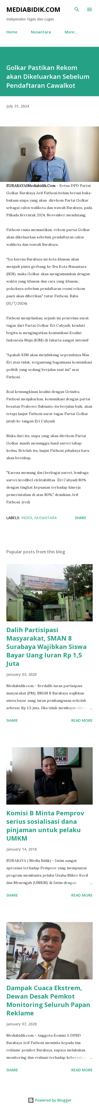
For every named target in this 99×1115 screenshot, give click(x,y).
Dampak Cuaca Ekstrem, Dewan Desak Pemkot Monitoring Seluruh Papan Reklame (48, 1000)
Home (11, 31)
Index (26, 517)
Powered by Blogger (53, 1100)
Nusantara (41, 31)
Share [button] (80, 517)
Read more (82, 720)
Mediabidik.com (33, 9)
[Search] (77, 9)
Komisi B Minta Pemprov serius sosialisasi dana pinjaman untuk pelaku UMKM (45, 825)
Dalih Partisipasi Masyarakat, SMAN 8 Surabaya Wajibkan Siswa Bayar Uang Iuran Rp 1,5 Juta (46, 646)
